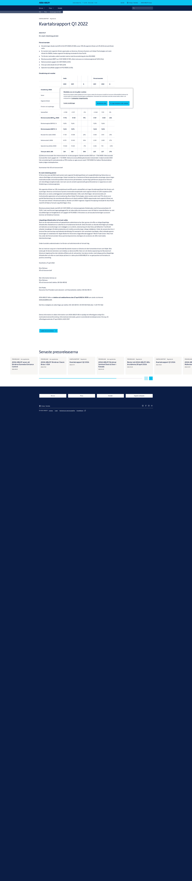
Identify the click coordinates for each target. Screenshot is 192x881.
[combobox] (142, 8)
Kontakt (60, 8)
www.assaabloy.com (45, 300)
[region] (96, 98)
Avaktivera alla (101, 103)
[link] (122, 3)
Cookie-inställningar (69, 103)
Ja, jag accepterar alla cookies (119, 103)
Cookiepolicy (74, 98)
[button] (44, 8)
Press (50, 8)
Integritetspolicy (83, 98)
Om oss (41, 8)
